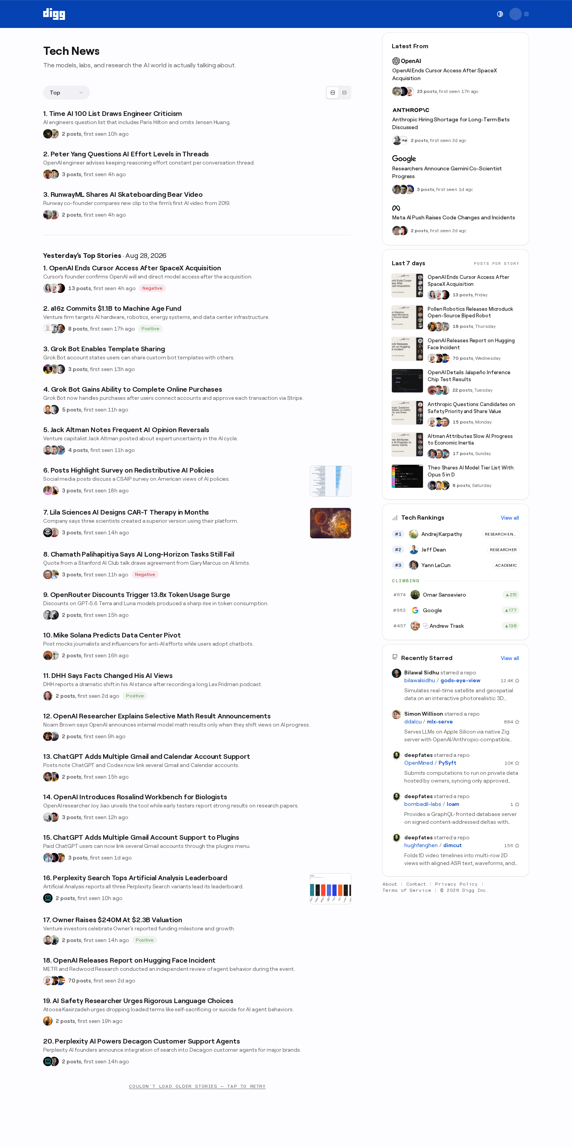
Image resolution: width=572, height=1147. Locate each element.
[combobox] (66, 93)
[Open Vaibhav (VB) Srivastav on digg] (48, 174)
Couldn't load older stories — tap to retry (197, 1086)
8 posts (78, 329)
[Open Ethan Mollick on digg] (444, 454)
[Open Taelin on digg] (444, 485)
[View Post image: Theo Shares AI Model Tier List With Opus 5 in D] (407, 476)
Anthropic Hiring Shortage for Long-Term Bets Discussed (451, 123)
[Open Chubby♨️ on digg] (54, 857)
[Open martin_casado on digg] (48, 328)
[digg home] (54, 14)
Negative (152, 288)
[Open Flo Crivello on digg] (48, 1021)
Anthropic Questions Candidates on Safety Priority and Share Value (471, 407)
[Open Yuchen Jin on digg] (397, 91)
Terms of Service (407, 890)
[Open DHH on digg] (48, 695)
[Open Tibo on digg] (48, 776)
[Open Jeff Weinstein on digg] (48, 409)
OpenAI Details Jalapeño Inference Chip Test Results (469, 375)
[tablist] (338, 93)
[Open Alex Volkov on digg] (48, 369)
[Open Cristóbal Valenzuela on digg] (48, 214)
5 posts (71, 409)
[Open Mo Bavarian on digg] (54, 736)
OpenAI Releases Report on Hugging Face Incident (471, 344)
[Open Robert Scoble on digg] (48, 532)
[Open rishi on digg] (48, 490)
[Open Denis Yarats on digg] (54, 1061)
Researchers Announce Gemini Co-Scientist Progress (447, 172)
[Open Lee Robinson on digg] (60, 369)
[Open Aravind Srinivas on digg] (48, 898)
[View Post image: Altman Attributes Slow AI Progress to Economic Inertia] (407, 444)
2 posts (71, 134)
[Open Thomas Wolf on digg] (432, 326)
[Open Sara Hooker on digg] (48, 288)
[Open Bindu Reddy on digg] (403, 230)
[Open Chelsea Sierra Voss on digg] (48, 817)
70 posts (79, 980)
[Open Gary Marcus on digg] (48, 574)
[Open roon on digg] (60, 980)
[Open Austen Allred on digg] (438, 485)
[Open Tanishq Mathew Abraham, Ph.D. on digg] (48, 857)
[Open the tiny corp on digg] (403, 140)
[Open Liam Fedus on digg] (438, 390)
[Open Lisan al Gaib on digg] (54, 615)
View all (510, 518)
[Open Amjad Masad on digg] (60, 288)
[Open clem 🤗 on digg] (438, 326)
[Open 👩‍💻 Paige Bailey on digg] (409, 189)
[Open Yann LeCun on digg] (432, 454)
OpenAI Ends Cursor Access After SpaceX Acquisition (444, 74)
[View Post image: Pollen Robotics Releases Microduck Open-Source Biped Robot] (407, 317)
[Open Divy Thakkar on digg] (403, 189)
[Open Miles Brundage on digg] (54, 288)
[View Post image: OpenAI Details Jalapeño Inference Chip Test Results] (407, 380)
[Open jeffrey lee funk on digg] (397, 230)
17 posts (463, 454)
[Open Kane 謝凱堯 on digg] (54, 655)
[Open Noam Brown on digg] (48, 736)
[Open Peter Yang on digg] (54, 174)
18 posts (463, 326)
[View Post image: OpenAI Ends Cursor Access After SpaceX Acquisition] (407, 285)
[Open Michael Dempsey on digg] (54, 214)
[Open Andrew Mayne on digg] (54, 817)
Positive (151, 328)
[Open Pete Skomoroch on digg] (60, 450)
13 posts (79, 288)
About (390, 884)
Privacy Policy (456, 884)
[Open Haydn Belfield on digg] (54, 490)
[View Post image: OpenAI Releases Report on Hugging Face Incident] (407, 349)
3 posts (71, 174)
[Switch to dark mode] (500, 14)
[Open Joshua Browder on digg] (54, 940)
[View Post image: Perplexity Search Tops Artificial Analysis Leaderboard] (330, 888)
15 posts (463, 422)
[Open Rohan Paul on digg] (54, 574)
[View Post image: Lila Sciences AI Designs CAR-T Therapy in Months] (330, 523)
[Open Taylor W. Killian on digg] (54, 532)
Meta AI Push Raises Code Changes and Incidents (453, 217)
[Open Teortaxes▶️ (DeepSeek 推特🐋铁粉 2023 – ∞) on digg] (432, 485)
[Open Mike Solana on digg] (48, 655)
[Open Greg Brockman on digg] (48, 615)
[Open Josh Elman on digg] (60, 328)
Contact (416, 884)
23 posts (427, 91)
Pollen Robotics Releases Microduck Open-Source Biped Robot (470, 312)
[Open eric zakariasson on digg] (54, 369)
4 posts (78, 450)
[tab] (333, 92)
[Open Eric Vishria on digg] (54, 450)
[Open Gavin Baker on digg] (444, 390)
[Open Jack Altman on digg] (48, 450)
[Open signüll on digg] (397, 140)
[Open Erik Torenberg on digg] (54, 328)
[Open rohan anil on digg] (48, 133)
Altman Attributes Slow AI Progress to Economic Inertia (470, 439)
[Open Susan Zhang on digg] (432, 390)
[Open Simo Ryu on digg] (54, 133)
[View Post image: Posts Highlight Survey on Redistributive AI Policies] (330, 481)
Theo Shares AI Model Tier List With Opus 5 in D (471, 471)
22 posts (462, 390)
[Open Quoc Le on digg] (397, 189)
